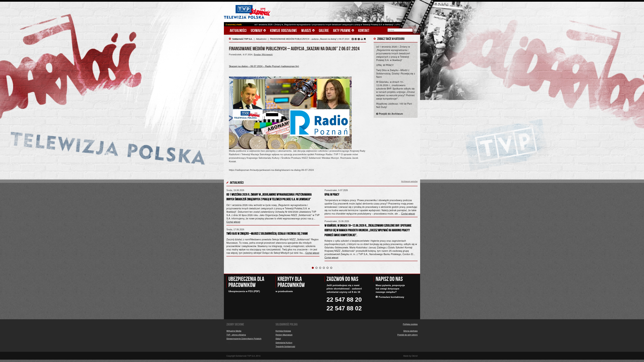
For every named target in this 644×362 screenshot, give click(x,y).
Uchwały (257, 30)
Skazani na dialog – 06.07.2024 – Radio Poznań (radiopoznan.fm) (264, 66)
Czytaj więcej (312, 252)
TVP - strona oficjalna (236, 334)
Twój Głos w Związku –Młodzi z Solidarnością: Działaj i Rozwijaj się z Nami (395, 73)
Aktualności (238, 30)
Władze (306, 30)
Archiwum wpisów (409, 181)
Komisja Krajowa (283, 330)
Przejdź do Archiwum (390, 113)
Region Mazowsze (284, 334)
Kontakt (363, 30)
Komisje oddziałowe (283, 30)
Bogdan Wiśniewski (263, 54)
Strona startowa (410, 330)
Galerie (324, 30)
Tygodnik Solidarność (285, 346)
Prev (230, 223)
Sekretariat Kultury (284, 342)
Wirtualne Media (233, 330)
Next (413, 223)
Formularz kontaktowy (391, 297)
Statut (278, 338)
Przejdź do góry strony (407, 334)
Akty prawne (342, 30)
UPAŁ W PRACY (358, 24)
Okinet (415, 355)
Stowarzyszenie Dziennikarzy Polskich (243, 338)
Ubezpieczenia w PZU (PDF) (244, 291)
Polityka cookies (410, 324)
